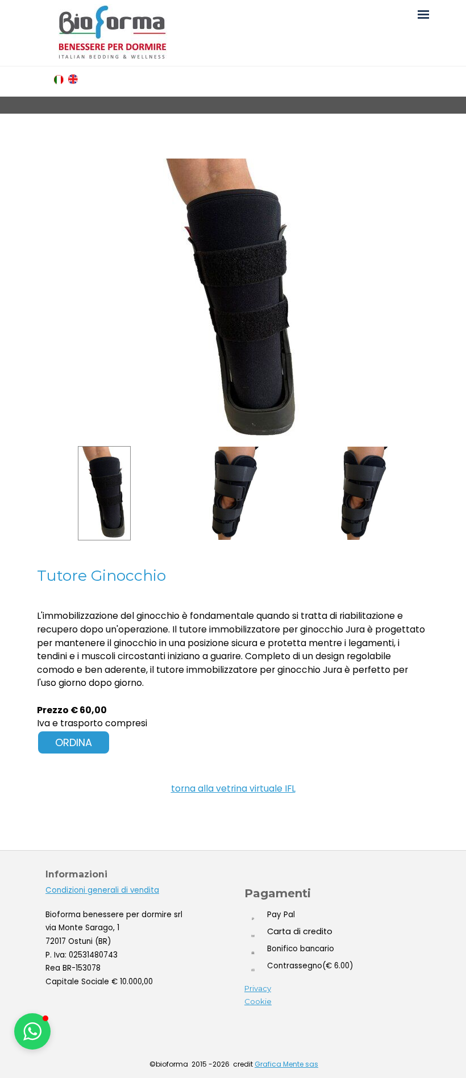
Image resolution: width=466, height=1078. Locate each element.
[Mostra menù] (423, 14)
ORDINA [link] (73, 742)
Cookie (258, 1001)
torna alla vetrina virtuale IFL (233, 788)
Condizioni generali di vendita (102, 890)
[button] (32, 1031)
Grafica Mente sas (286, 1064)
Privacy (257, 988)
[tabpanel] (233, 647)
